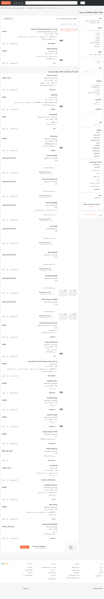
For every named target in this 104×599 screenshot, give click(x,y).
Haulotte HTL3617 (52, 381)
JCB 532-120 (53, 136)
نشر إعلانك (24, 547)
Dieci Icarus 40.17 (52, 75)
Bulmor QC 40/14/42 (51, 202)
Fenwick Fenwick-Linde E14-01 (48, 323)
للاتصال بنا (100, 572)
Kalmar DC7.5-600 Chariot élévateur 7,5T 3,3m (44, 29)
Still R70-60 (54, 95)
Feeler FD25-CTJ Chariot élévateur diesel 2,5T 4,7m (42, 361)
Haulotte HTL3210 (52, 398)
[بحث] (76, 3)
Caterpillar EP (53, 114)
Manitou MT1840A (52, 155)
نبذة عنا (101, 567)
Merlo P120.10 (53, 504)
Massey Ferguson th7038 (50, 431)
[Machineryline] (95, 2)
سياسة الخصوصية (75, 570)
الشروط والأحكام (75, 567)
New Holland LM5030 (51, 276)
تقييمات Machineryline (74, 575)
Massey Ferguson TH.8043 (49, 299)
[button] (7, 43)
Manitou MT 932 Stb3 (51, 342)
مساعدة (101, 570)
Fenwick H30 (53, 465)
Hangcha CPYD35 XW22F (49, 524)
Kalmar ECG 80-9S (52, 48)
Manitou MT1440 (52, 252)
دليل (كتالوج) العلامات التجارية (72, 577)
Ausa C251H (53, 226)
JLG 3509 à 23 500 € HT (50, 485)
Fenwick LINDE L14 (51, 448)
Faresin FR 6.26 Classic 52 (49, 179)
